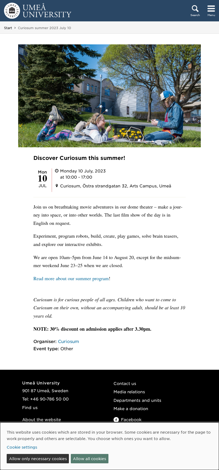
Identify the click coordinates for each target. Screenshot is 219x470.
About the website (41, 419)
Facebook (131, 419)
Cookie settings (22, 447)
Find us (30, 407)
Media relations (129, 391)
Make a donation (131, 408)
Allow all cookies (89, 458)
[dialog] (109, 446)
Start (8, 28)
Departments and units (137, 400)
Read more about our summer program (71, 278)
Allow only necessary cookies (38, 458)
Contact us (125, 383)
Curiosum (68, 341)
